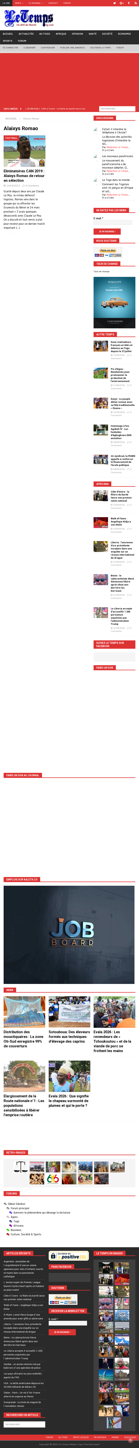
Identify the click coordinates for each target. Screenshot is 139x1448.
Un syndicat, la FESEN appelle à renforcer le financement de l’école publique (123, 461)
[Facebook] (129, 3)
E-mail (98, 218)
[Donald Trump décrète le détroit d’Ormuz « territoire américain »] (122, 1339)
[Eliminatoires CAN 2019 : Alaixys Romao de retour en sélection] (24, 151)
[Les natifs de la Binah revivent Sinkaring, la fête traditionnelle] (85, 1178)
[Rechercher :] (117, 108)
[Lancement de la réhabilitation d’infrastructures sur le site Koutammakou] (101, 1167)
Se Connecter (10, 47)
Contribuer (48, 47)
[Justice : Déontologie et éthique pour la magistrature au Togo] (21, 1167)
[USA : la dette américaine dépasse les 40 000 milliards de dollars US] (106, 1327)
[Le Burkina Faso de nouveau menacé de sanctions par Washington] (122, 1410)
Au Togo (44, 34)
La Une (6, 3)
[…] (18, 228)
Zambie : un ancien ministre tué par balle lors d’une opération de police (22, 1366)
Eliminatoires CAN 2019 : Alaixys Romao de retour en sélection (24, 176)
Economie (124, 34)
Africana (102, 484)
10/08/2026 (119, 412)
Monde (115, 1437)
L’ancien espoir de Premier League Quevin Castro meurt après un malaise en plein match (24, 1286)
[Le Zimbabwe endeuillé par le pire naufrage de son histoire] (122, 1398)
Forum (67, 3)
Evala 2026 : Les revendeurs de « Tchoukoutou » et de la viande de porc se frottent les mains (112, 1041)
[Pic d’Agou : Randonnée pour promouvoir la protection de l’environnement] (101, 373)
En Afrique (100, 1437)
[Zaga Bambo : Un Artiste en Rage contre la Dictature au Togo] (69, 1178)
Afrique (61, 34)
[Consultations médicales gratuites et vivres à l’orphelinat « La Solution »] (37, 1167)
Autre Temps (105, 334)
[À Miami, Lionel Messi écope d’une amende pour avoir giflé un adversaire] (106, 1291)
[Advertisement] (69, 78)
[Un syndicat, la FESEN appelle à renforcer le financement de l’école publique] (101, 460)
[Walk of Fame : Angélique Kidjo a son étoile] (101, 522)
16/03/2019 (13, 186)
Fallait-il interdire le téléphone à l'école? (114, 130)
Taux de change (101, 271)
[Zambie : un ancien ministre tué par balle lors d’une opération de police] (106, 1315)
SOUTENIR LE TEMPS (100, 47)
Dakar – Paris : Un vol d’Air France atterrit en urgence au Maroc (22, 1394)
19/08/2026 (119, 355)
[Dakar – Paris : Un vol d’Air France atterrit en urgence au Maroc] (122, 1327)
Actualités (26, 34)
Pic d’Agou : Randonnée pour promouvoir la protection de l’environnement (120, 375)
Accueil (8, 34)
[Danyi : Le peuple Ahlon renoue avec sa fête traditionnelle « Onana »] (101, 403)
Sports (7, 41)
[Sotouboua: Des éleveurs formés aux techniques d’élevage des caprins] (69, 1012)
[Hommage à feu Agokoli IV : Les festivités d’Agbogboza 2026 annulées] (101, 430)
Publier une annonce (72, 47)
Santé (92, 34)
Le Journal (35, 3)
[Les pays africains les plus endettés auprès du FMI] (122, 1315)
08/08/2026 (119, 442)
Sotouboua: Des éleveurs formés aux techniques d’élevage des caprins (69, 1037)
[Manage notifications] (130, 1440)
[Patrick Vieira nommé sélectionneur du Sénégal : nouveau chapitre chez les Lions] (122, 1363)
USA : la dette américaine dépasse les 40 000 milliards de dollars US (24, 1385)
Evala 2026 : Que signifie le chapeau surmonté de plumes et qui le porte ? (69, 1101)
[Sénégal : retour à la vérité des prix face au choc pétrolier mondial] (114, 1422)
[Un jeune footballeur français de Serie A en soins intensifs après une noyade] (106, 1386)
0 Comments (32, 186)
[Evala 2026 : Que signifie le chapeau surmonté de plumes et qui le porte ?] (69, 1076)
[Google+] (122, 3)
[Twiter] (114, 3)
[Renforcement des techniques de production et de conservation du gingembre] (37, 1178)
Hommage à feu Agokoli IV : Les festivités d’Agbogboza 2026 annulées (121, 432)
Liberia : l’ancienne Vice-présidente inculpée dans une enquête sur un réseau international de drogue (122, 550)
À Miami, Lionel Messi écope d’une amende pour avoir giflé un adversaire (23, 1316)
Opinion (77, 34)
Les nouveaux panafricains (117, 156)
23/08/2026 (119, 504)
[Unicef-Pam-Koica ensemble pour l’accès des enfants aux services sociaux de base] (85, 1167)
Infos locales (81, 1437)
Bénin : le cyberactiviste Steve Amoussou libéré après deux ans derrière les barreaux (122, 583)
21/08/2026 (119, 562)
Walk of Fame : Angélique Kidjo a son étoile (121, 521)
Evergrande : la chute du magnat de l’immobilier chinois (22, 1404)
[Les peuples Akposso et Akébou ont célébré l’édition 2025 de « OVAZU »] (69, 1167)
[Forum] (136, 3)
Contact (53, 3)
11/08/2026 (119, 385)
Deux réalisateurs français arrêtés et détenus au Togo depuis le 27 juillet (121, 347)
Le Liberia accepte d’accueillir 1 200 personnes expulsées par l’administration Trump (121, 616)
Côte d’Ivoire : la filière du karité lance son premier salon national (121, 496)
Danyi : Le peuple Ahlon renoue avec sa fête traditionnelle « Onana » (123, 404)
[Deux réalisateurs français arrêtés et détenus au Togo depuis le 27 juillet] (101, 346)
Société (107, 34)
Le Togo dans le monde (116, 180)
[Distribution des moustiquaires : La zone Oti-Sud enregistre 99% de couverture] (24, 1012)
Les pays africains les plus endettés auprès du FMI (23, 1375)
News (18, 3)
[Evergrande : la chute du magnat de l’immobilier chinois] (106, 1339)
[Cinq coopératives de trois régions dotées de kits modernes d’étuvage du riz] (117, 1167)
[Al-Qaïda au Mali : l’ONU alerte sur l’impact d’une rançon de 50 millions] (106, 1410)
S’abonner (29, 47)
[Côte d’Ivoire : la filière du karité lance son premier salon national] (101, 495)
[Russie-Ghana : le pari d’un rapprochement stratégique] (122, 1351)
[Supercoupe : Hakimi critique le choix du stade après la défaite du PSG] (122, 1386)
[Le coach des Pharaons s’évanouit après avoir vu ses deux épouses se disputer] (106, 1363)
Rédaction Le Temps (117, 147)
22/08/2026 (119, 528)
